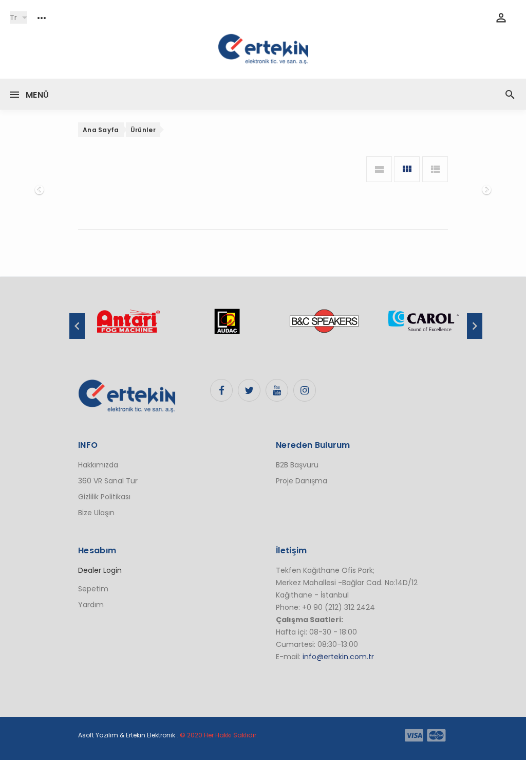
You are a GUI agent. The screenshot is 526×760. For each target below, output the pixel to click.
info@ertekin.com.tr (338, 657)
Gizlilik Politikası (104, 497)
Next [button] (474, 326)
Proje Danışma (301, 481)
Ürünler (143, 129)
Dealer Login (100, 570)
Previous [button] (77, 326)
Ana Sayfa (101, 129)
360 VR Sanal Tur (108, 481)
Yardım (91, 605)
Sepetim (93, 589)
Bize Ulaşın (96, 513)
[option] (128, 326)
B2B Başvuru (297, 465)
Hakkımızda (98, 465)
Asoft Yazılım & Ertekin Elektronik (126, 735)
